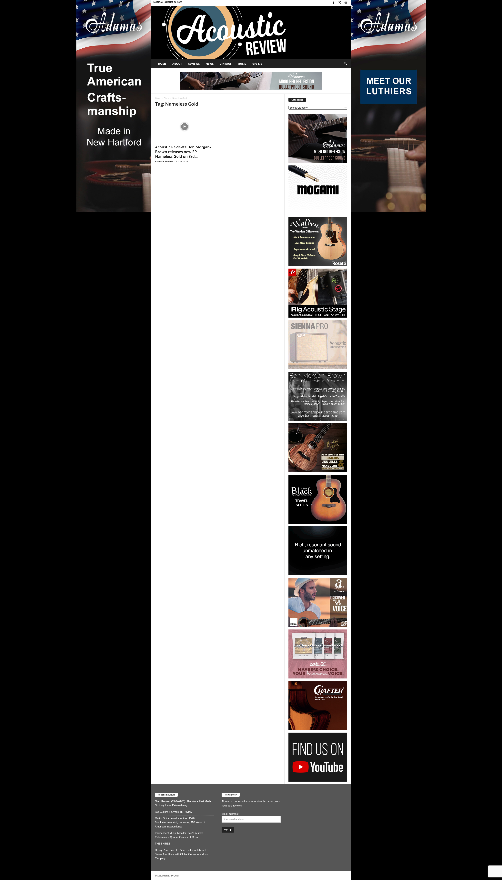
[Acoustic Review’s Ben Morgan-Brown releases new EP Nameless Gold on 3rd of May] (184, 126)
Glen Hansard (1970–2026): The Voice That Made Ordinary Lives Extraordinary (183, 803)
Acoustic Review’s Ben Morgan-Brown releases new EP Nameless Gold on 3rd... (183, 151)
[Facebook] (333, 3)
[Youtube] (346, 3)
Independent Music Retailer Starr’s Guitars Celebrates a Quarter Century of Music (179, 835)
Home (162, 63)
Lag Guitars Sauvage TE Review (173, 811)
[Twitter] (339, 3)
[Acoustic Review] (251, 32)
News (210, 63)
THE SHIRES (162, 843)
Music (241, 63)
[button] (345, 63)
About (177, 63)
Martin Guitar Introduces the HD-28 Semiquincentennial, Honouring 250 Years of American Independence (180, 822)
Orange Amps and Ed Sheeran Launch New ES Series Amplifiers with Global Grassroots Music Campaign (181, 854)
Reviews (194, 63)
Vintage (226, 63)
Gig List (258, 63)
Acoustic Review (164, 161)
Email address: (230, 813)
